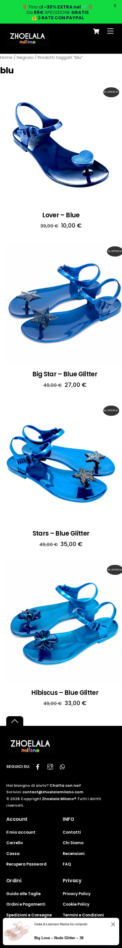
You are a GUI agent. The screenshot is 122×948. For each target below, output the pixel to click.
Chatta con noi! (65, 785)
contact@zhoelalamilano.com (52, 792)
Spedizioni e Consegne (29, 915)
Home (6, 57)
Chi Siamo (73, 843)
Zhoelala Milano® (59, 799)
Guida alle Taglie (23, 894)
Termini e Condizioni (83, 915)
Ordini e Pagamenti (25, 904)
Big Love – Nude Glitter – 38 (58, 938)
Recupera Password (26, 864)
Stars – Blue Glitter (61, 534)
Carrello (14, 843)
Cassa (13, 853)
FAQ (67, 864)
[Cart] (96, 31)
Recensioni (74, 853)
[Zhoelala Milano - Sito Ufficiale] (27, 43)
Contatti (72, 832)
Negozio (25, 57)
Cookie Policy (76, 904)
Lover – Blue (60, 215)
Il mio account (20, 832)
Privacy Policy (77, 894)
